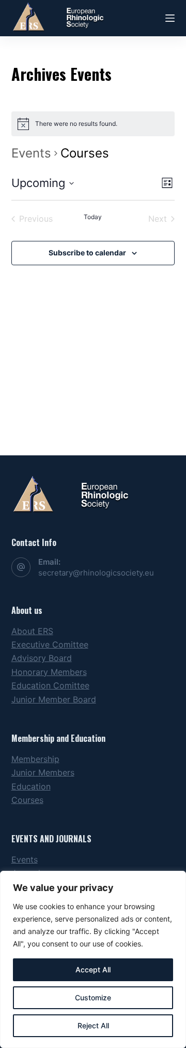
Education (31, 786)
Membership (35, 759)
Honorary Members (49, 672)
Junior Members (42, 772)
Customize (93, 997)
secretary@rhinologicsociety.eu (96, 573)
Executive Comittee (49, 644)
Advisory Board (41, 658)
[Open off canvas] (170, 18)
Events (31, 153)
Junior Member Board (53, 699)
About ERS (32, 631)
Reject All (93, 1025)
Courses (27, 800)
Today (93, 217)
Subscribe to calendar (87, 252)
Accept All (93, 969)
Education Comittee (50, 685)
